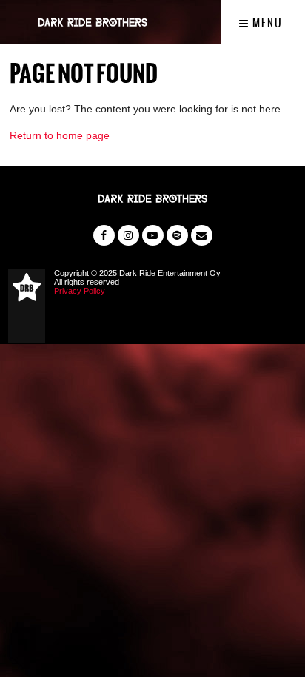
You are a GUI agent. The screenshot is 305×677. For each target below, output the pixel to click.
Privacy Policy (79, 290)
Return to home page (60, 135)
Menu (266, 23)
